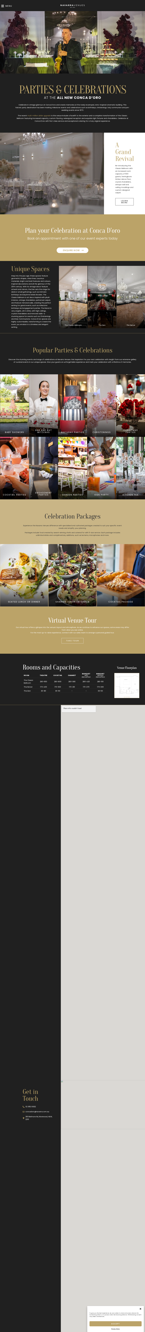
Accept (115, 1324)
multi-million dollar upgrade (39, 115)
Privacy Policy (115, 1329)
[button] (140, 1309)
